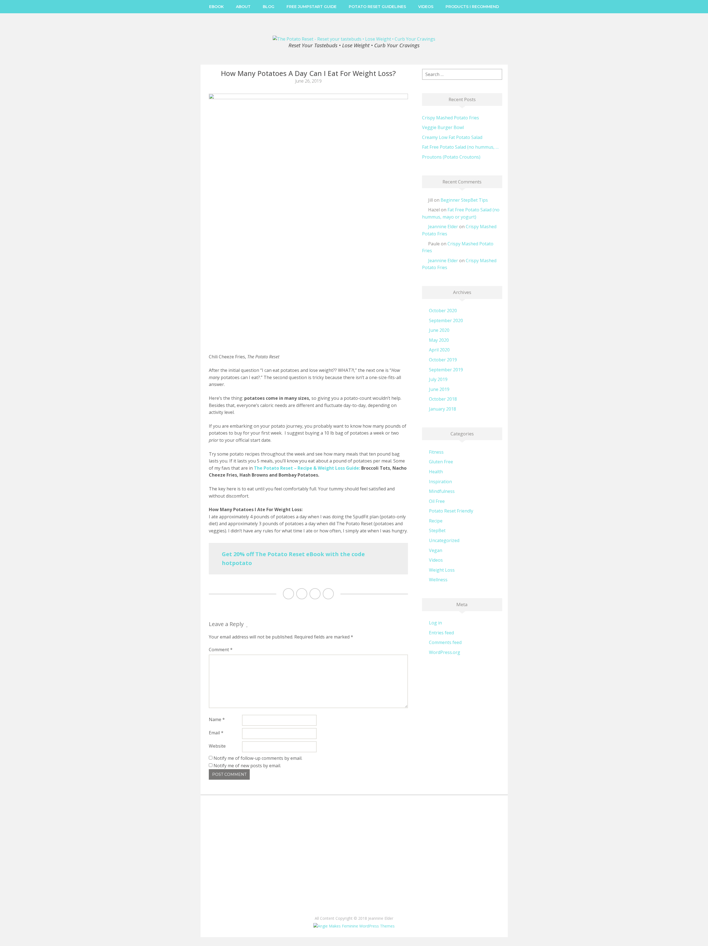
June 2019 (439, 389)
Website (217, 746)
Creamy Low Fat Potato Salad (452, 137)
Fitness (436, 452)
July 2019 (438, 379)
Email (216, 733)
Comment (221, 650)
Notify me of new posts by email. (247, 766)
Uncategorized (444, 540)
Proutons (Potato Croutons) (451, 157)
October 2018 (443, 399)
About (243, 6)
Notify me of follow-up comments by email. (258, 758)
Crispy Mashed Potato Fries (450, 118)
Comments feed (445, 642)
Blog (268, 6)
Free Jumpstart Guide (312, 6)
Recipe (435, 521)
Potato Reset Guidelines (377, 6)
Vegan (435, 550)
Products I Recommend (472, 6)
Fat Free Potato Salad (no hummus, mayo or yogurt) (462, 147)
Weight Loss (442, 570)
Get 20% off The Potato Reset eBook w (276, 554)
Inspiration (440, 482)
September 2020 (446, 320)
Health (436, 472)
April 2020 (439, 350)
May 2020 (439, 340)
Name (217, 719)
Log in (435, 623)
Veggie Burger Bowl (443, 127)
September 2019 (446, 370)
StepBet (437, 530)
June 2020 (439, 330)
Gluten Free (441, 462)
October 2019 (443, 360)
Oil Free (437, 501)
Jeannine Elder (443, 227)
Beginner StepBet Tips (464, 200)
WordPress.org (444, 652)
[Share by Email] (328, 593)
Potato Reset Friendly (451, 511)
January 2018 (442, 409)
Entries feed (441, 633)
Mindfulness (442, 491)
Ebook (216, 6)
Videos (425, 6)
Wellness (438, 580)
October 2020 (443, 311)
